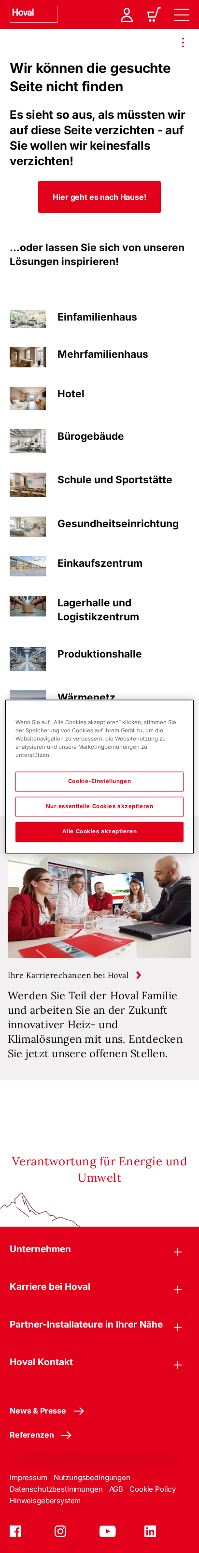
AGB (116, 1489)
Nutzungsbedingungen (92, 1477)
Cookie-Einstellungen (99, 781)
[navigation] (182, 14)
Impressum (28, 1477)
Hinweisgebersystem (45, 1500)
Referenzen (32, 1435)
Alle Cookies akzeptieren (99, 831)
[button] (99, 197)
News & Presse (38, 1410)
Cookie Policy (152, 1489)
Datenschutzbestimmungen (56, 1489)
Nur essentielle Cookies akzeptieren (100, 806)
